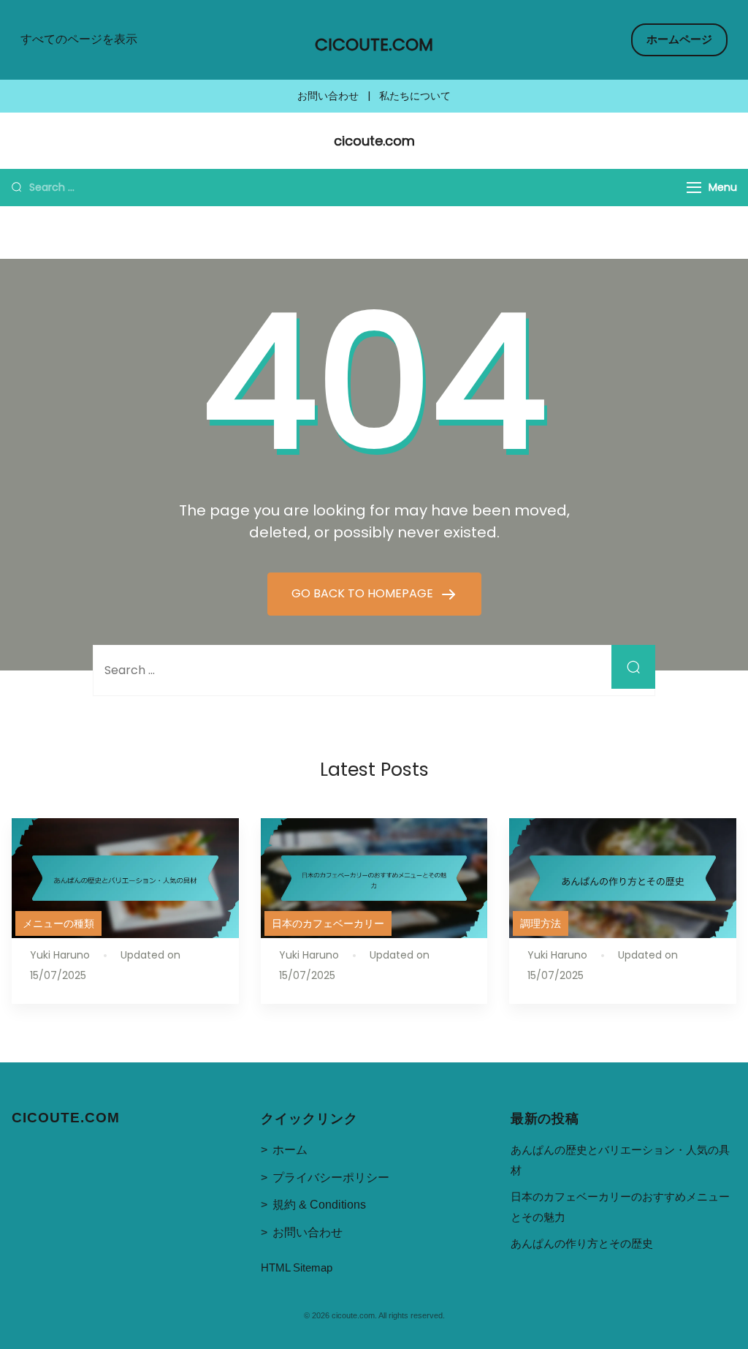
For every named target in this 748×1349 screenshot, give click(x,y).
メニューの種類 (58, 923)
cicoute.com (374, 44)
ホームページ (679, 39)
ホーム (290, 1150)
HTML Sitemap (296, 1267)
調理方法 (540, 923)
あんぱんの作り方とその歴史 (582, 1243)
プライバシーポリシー (330, 1177)
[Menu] (694, 187)
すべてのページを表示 (78, 39)
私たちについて (415, 96)
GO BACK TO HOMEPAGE (363, 593)
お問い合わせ (328, 96)
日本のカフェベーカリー (328, 923)
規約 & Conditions (319, 1204)
